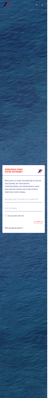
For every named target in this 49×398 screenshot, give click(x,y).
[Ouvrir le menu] (42, 4)
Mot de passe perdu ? (14, 228)
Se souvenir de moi (15, 215)
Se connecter (38, 221)
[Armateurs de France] (5, 4)
